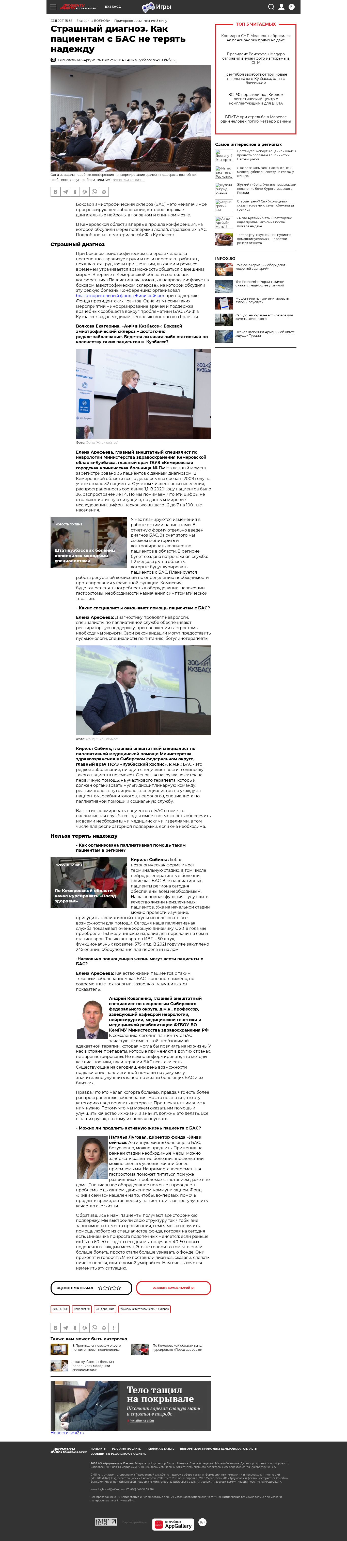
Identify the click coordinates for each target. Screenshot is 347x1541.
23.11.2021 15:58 (61, 21)
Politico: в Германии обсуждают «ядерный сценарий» (260, 266)
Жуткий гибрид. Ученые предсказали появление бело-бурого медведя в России (266, 189)
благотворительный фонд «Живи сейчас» (120, 295)
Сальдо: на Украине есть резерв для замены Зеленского (264, 317)
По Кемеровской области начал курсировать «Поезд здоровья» (178, 1347)
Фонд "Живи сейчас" (129, 180)
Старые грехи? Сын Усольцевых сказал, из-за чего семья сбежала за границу (265, 205)
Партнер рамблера (134, 1522)
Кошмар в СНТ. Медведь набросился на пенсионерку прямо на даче (256, 38)
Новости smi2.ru (67, 1432)
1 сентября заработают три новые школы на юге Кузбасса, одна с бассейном (255, 78)
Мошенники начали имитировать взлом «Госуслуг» (262, 300)
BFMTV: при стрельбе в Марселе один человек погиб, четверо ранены (255, 119)
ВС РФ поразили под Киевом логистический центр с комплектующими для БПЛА (255, 99)
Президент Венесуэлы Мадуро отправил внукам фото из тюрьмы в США (256, 58)
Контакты (98, 1448)
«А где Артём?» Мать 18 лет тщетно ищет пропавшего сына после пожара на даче (264, 222)
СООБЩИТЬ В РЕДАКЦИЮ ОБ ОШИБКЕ (118, 1454)
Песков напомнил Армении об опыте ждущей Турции (265, 333)
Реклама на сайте (126, 1448)
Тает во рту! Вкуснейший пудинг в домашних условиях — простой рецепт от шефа (264, 239)
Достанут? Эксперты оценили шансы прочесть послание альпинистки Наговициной (266, 155)
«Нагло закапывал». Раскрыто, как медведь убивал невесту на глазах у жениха (265, 172)
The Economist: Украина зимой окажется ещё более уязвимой (259, 283)
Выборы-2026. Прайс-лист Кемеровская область (218, 1448)
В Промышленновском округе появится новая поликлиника (96, 1347)
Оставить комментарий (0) (174, 1288)
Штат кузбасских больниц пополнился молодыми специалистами (93, 1366)
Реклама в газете (160, 1448)
